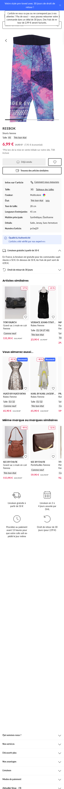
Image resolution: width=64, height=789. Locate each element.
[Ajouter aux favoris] (55, 162)
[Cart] (58, 16)
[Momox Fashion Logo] (17, 16)
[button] (32, 170)
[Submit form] (57, 25)
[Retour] (6, 40)
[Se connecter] (43, 16)
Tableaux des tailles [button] (45, 189)
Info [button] (48, 200)
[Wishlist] (50, 16)
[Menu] (5, 16)
